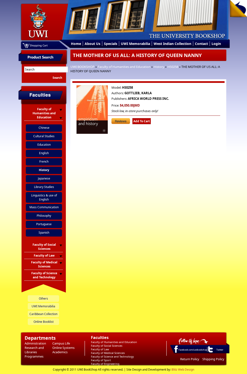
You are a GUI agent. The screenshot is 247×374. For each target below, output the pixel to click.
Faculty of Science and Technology (112, 356)
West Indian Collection (172, 43)
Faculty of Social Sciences (106, 345)
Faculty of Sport (101, 360)
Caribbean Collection (43, 314)
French (43, 161)
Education (44, 145)
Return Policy (189, 359)
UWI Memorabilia (135, 43)
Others (43, 298)
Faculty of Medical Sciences (108, 353)
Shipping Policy (213, 359)
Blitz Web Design (183, 369)
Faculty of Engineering (105, 364)
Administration (35, 343)
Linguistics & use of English (44, 197)
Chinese (44, 128)
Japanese (44, 178)
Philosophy (44, 216)
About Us (92, 43)
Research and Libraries (34, 349)
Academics (60, 352)
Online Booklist (44, 322)
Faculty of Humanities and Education (124, 67)
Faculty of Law (100, 349)
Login (216, 43)
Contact (201, 43)
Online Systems (63, 347)
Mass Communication (44, 207)
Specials (110, 43)
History (159, 67)
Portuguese (44, 224)
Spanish (44, 232)
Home (76, 43)
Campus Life (61, 343)
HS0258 (172, 67)
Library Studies (44, 187)
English (44, 153)
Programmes (34, 356)
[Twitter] (210, 352)
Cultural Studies (44, 136)
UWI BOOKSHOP (82, 67)
